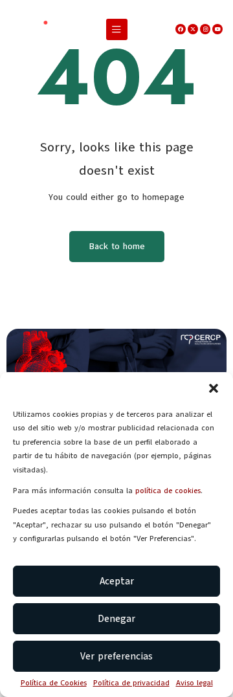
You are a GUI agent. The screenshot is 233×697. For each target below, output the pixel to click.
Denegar (116, 618)
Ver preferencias (116, 656)
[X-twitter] (193, 29)
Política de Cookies (54, 683)
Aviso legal (194, 683)
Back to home (117, 246)
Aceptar (117, 581)
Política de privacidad (131, 683)
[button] (213, 388)
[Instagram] (205, 29)
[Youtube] (217, 29)
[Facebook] (180, 29)
